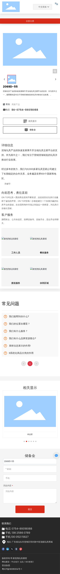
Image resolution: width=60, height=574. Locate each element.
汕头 (22, 561)
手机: (8, 537)
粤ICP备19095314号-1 (12, 569)
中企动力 (15, 561)
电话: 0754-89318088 (18, 528)
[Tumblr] (16, 548)
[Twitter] (11, 548)
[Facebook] (3, 548)
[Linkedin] (7, 548)
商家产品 (16, 104)
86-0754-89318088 (25, 110)
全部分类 (30, 21)
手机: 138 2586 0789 (17, 533)
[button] (24, 441)
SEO (27, 561)
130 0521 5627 (20, 537)
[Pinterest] (20, 548)
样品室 (30, 434)
